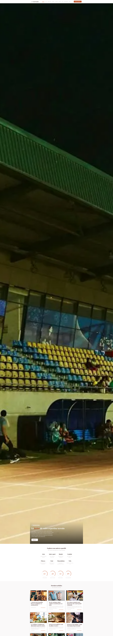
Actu (46, 1)
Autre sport (49, 1)
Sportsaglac (35, 1)
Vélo (69, 1)
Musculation (66, 1)
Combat (56, 1)
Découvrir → (35, 539)
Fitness (60, 1)
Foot (62, 1)
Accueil (43, 1)
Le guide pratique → (78, 1)
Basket (53, 1)
